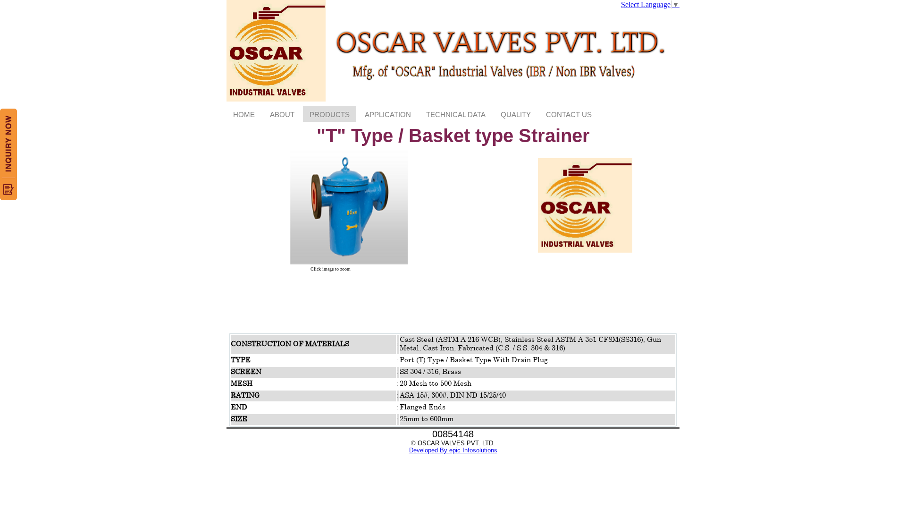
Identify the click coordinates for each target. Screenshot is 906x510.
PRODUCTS (330, 114)
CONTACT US (569, 114)
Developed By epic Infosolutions (453, 450)
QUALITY (516, 114)
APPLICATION (388, 114)
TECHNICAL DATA (456, 114)
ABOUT (282, 114)
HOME (244, 114)
